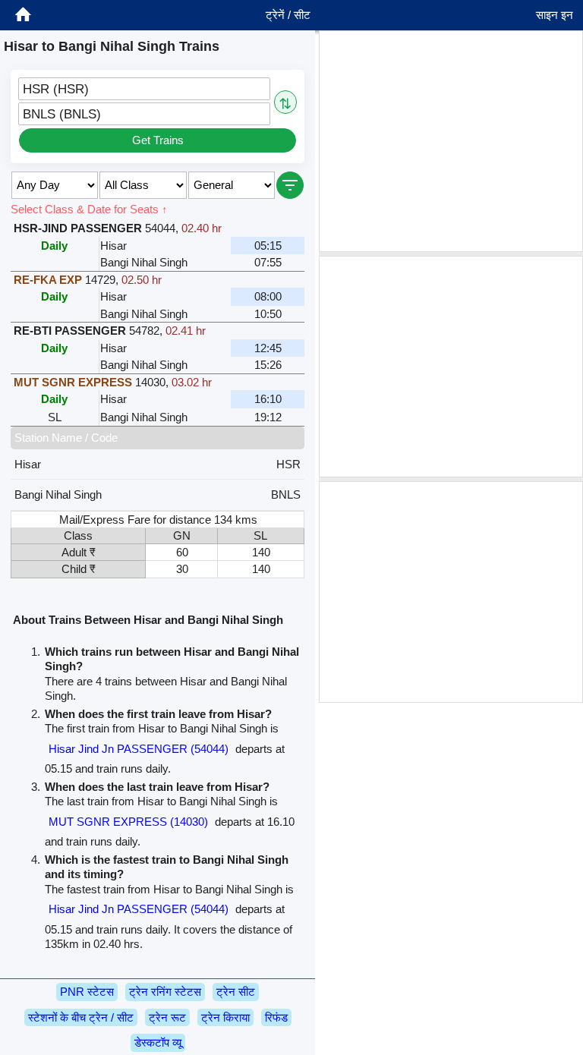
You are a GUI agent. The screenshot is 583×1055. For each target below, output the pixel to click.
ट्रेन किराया (225, 1017)
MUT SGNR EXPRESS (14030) (128, 821)
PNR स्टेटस (87, 991)
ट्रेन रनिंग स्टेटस (165, 991)
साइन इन (554, 14)
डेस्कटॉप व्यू (157, 1042)
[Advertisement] (450, 141)
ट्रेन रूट (167, 1017)
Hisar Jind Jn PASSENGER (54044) (138, 748)
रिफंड (276, 1017)
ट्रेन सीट (235, 991)
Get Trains (158, 140)
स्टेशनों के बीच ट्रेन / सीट (81, 1017)
